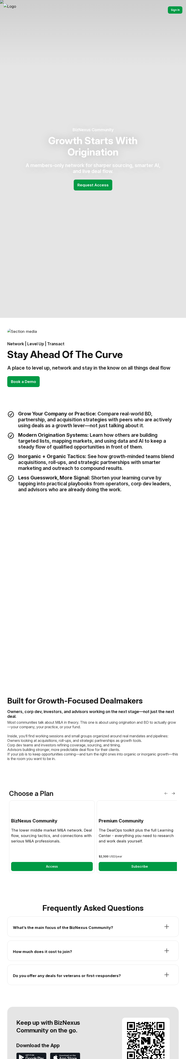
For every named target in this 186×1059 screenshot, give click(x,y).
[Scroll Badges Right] (173, 793)
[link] (52, 836)
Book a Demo (23, 381)
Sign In (175, 10)
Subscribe (139, 866)
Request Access (93, 185)
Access (52, 866)
